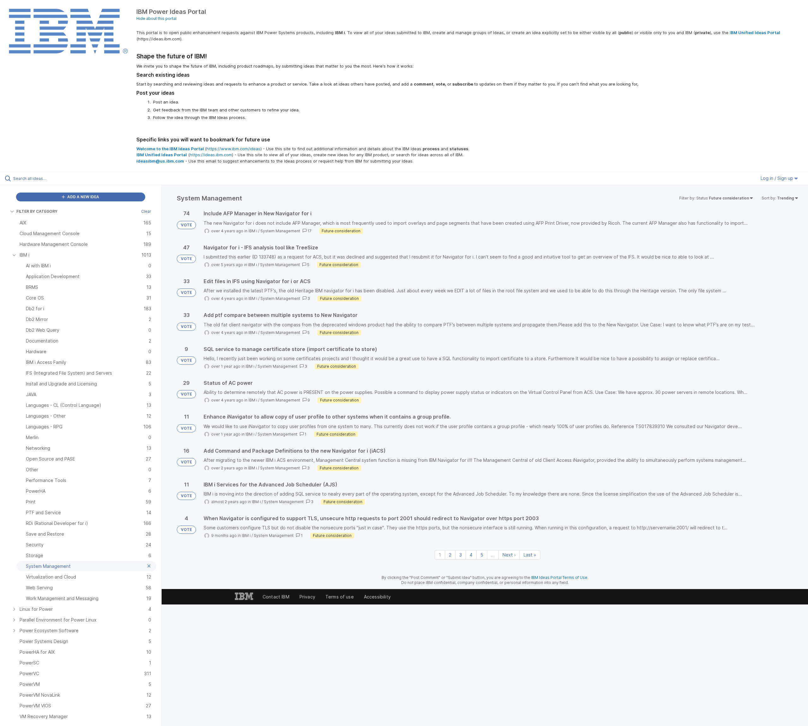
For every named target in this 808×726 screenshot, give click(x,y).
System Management (280, 231)
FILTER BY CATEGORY (36, 211)
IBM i (252, 231)
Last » (530, 554)
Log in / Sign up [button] (777, 178)
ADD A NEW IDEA (82, 196)
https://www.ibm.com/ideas (233, 148)
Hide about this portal (156, 18)
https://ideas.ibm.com (211, 154)
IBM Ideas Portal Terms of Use (559, 577)
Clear (146, 211)
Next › (509, 554)
